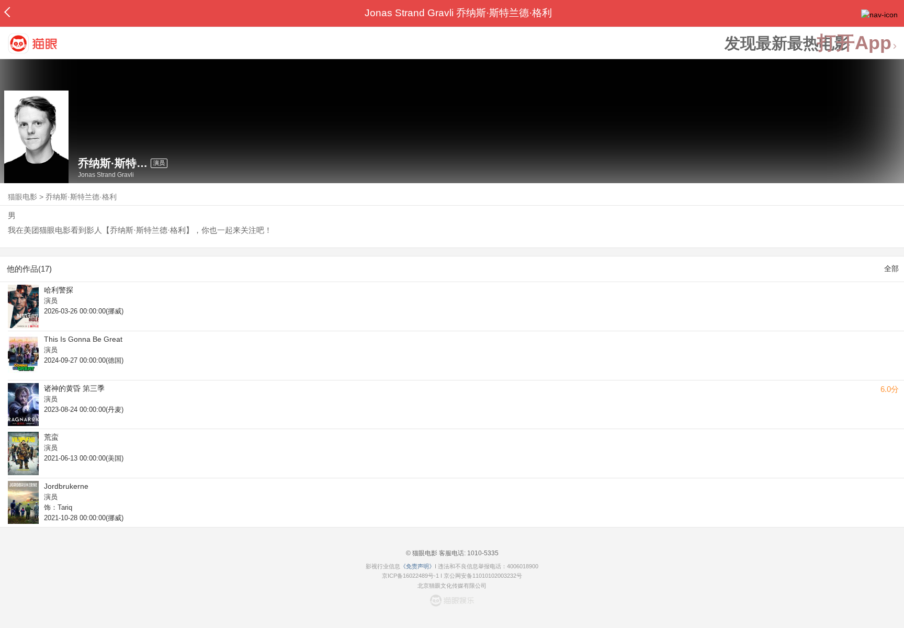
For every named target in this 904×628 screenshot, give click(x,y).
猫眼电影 (22, 197)
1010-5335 (482, 553)
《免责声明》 (417, 566)
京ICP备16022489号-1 (410, 576)
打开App (854, 43)
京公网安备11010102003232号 (483, 576)
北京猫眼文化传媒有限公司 (452, 585)
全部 (891, 268)
